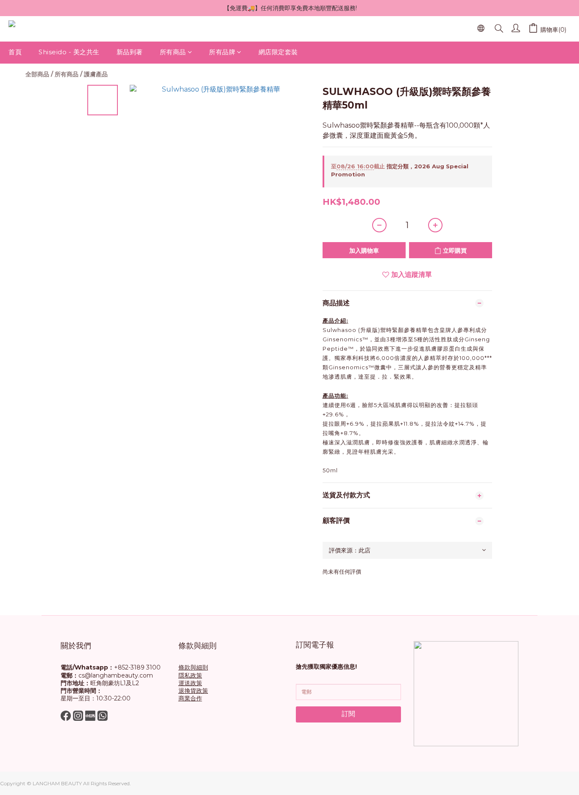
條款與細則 (193, 667)
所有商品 (173, 52)
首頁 (15, 52)
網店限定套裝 (278, 52)
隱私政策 (190, 675)
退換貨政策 (193, 691)
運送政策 (190, 683)
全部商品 (37, 74)
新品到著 (130, 52)
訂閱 (348, 714)
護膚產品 (96, 74)
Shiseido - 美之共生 (69, 52)
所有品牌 (222, 52)
